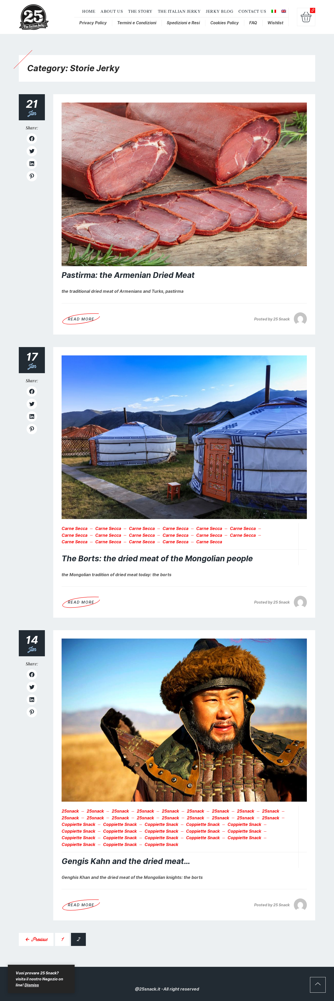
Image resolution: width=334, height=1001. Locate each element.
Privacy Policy (93, 22)
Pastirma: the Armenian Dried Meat (128, 275)
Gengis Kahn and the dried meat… (126, 861)
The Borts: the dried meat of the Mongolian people (157, 558)
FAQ (253, 22)
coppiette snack (78, 824)
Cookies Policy (224, 22)
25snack (70, 811)
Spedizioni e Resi (183, 22)
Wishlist (275, 22)
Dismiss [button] (32, 985)
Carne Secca (74, 528)
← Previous (36, 939)
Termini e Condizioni (136, 22)
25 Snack (281, 319)
